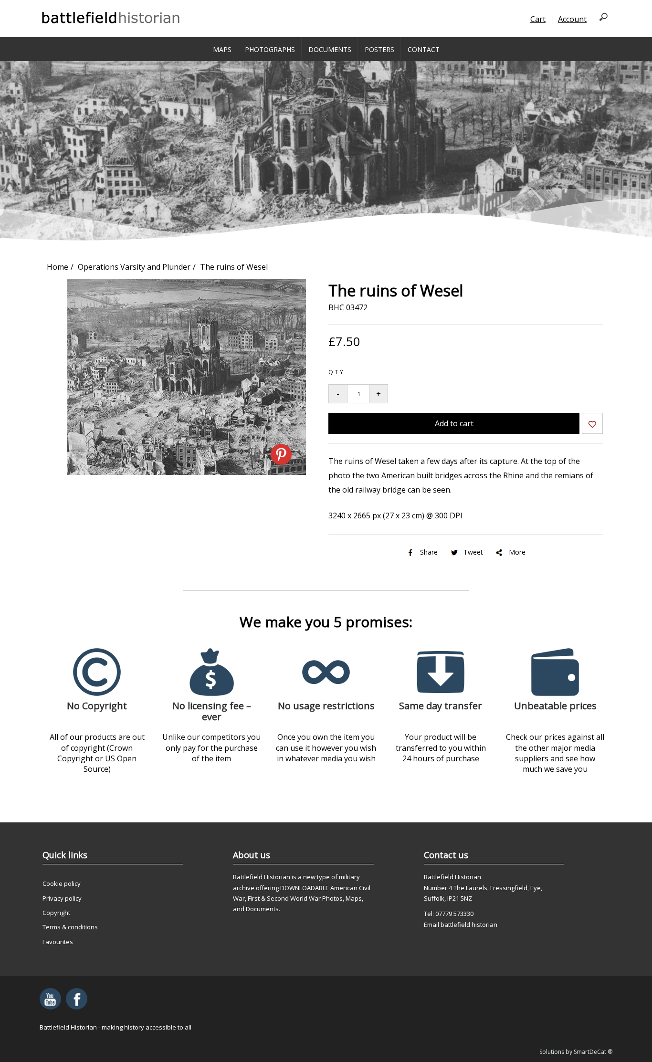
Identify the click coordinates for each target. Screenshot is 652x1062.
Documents (329, 49)
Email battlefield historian (460, 924)
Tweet (473, 552)
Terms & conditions (70, 927)
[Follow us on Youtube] (50, 998)
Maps (222, 49)
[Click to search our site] (601, 18)
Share (429, 552)
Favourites (57, 941)
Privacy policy (62, 898)
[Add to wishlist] (592, 425)
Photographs (270, 49)
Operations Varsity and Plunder (134, 267)
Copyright (56, 912)
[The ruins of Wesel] (186, 472)
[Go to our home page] (111, 18)
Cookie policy (61, 883)
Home (57, 267)
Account (572, 19)
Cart (538, 19)
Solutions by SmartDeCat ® (575, 1052)
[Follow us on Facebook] (76, 998)
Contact (424, 49)
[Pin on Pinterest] (281, 454)
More (517, 552)
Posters (379, 49)
